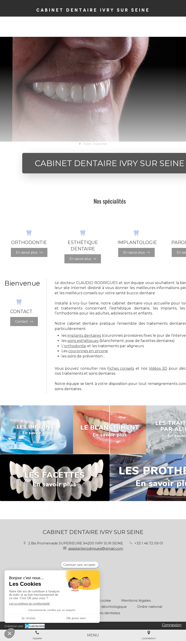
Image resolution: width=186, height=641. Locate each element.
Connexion (171, 625)
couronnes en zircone (88, 351)
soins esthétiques (82, 341)
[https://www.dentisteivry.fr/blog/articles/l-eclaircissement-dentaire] (109, 429)
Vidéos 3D (158, 368)
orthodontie (75, 346)
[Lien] (36, 429)
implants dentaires (84, 335)
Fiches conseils (120, 368)
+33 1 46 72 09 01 (149, 543)
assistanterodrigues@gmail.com (95, 548)
